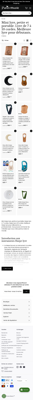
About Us (4, 356)
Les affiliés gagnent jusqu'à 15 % (7, 342)
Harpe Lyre (19, 345)
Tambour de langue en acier (22, 338)
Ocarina (18, 348)
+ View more (7, 268)
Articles (4, 337)
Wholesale (19, 354)
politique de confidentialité (9, 345)
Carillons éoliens (21, 350)
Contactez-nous (6, 339)
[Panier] (26, 8)
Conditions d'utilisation (8, 353)
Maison (18, 333)
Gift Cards (19, 356)
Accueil (3, 19)
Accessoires (19, 352)
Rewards (4, 335)
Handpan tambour (21, 341)
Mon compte (5, 358)
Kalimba (18, 335)
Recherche (4, 333)
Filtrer (6, 40)
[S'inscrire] (26, 291)
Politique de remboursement (6, 350)
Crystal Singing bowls (22, 343)
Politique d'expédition (7, 348)
